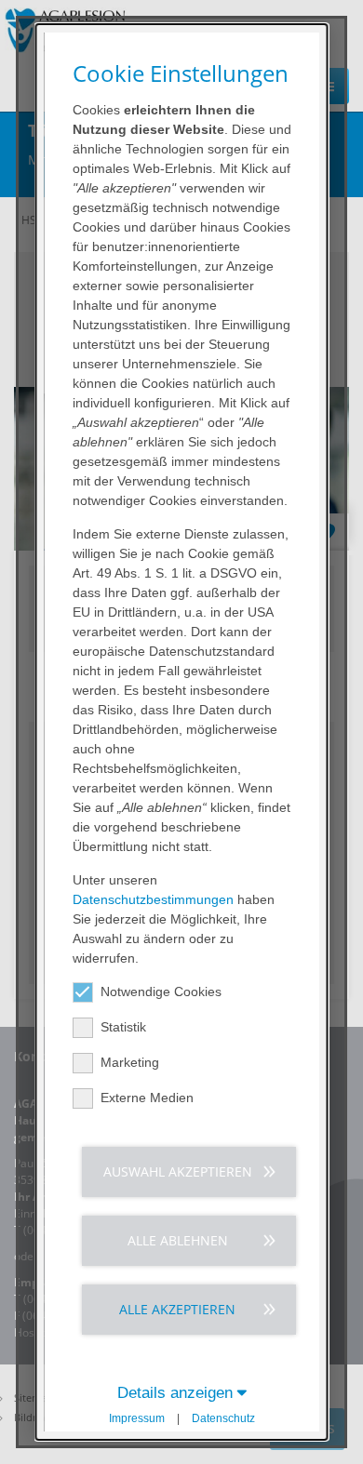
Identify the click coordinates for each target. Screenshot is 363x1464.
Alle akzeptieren (177, 1309)
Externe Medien (147, 1097)
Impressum (137, 1418)
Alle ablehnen (177, 1240)
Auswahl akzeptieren (176, 1171)
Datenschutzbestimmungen (153, 899)
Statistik (123, 1026)
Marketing (130, 1062)
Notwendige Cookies (161, 991)
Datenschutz (223, 1418)
